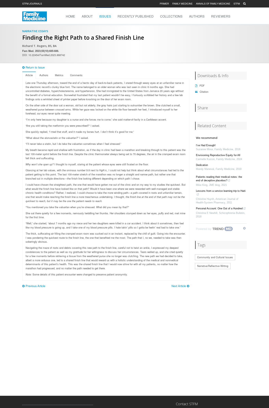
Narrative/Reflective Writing (212, 266)
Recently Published (136, 16)
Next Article (179, 286)
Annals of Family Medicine (213, 3)
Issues (105, 16)
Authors (197, 16)
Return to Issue (35, 67)
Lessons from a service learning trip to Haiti (221, 190)
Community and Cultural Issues (215, 257)
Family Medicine (182, 3)
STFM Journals (32, 3)
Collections (171, 16)
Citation (203, 92)
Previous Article (35, 286)
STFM (237, 3)
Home (70, 16)
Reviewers (220, 16)
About (87, 16)
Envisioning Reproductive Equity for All (218, 155)
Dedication (202, 165)
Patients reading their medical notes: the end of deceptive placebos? (219, 178)
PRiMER (164, 3)
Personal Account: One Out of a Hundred (219, 208)
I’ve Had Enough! (206, 145)
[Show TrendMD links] (244, 228)
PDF (202, 85)
